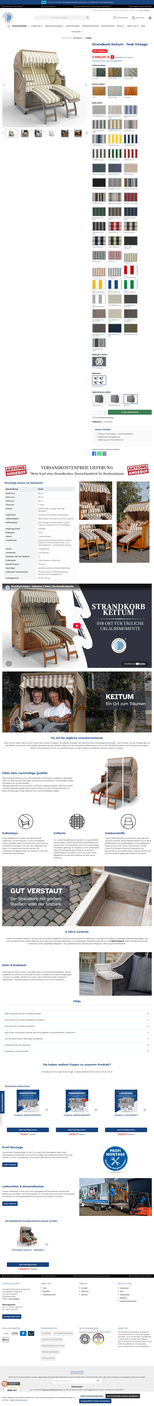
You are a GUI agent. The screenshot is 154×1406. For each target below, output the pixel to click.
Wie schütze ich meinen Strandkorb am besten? (25, 1020)
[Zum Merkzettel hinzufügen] (46, 1110)
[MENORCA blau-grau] (131, 211)
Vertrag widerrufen (12, 1316)
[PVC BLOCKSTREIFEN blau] (115, 284)
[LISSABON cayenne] (131, 182)
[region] (45, 90)
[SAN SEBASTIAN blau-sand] (99, 328)
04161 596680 (144, 10)
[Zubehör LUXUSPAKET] (126, 1101)
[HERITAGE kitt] (131, 168)
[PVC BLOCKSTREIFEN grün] (131, 284)
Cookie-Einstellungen (128, 1301)
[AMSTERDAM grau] (99, 110)
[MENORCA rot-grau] (131, 197)
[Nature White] (131, 72)
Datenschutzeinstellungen (92, 1396)
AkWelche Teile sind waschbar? (18, 1045)
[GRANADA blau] (99, 139)
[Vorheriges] (4, 84)
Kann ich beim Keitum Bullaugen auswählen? (24, 1039)
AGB (121, 1291)
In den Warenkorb (129, 412)
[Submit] (98, 1380)
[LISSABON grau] (99, 197)
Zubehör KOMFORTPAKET (27, 1115)
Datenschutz (125, 1294)
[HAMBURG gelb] (115, 139)
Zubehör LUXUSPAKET (126, 1115)
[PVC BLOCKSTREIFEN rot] (131, 270)
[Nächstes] (85, 84)
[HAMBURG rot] (131, 153)
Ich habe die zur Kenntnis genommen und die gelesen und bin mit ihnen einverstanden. (78, 1390)
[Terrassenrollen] (99, 380)
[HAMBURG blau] (131, 139)
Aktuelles (46, 1291)
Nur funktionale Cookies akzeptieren (123, 1396)
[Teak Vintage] (115, 91)
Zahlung (84, 1294)
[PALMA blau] (99, 255)
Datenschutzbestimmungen (52, 1390)
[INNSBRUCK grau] (115, 182)
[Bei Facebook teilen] (94, 453)
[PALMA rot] (115, 255)
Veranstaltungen (49, 1294)
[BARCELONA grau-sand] (115, 110)
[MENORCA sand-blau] (99, 226)
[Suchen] (87, 17)
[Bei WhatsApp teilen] (99, 453)
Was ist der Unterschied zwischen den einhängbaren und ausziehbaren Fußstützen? (40, 1032)
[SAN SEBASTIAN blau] (115, 328)
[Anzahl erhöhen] (104, 412)
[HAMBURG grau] (99, 153)
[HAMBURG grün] (115, 153)
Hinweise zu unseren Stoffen (17, 1051)
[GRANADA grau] (131, 124)
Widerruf (123, 1298)
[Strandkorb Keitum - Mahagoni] (28, 1235)
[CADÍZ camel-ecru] (115, 124)
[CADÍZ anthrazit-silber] (99, 124)
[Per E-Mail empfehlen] (104, 453)
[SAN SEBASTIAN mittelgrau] (131, 313)
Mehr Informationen (18, 1400)
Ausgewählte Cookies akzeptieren (95, 1401)
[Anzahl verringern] (94, 412)
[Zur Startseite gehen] (8, 17)
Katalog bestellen (2, 1102)
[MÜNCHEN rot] (115, 226)
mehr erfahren (10, 1165)
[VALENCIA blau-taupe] (99, 343)
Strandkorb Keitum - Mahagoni (28, 1250)
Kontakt (84, 1288)
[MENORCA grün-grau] (99, 211)
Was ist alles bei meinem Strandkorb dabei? (23, 1014)
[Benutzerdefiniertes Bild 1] (98, 1339)
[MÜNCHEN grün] (115, 241)
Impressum (124, 1288)
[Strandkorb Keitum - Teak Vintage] (44, 84)
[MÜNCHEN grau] (131, 226)
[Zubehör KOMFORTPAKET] (28, 1101)
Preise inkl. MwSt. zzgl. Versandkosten (107, 61)
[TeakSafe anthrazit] (115, 399)
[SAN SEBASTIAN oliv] (131, 328)
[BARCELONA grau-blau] (131, 110)
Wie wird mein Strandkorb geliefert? (20, 1026)
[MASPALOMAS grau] (115, 197)
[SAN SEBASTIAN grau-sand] (99, 313)
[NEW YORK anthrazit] (131, 241)
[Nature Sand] (115, 72)
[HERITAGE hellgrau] (99, 168)
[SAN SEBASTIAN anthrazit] (131, 299)
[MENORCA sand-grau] (115, 211)
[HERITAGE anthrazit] (99, 182)
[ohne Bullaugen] (99, 361)
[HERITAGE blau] (115, 168)
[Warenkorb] (149, 17)
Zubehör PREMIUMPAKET (77, 1115)
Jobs (44, 1288)
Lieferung (85, 1291)
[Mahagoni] (131, 91)
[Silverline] (131, 399)
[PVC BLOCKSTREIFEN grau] (99, 299)
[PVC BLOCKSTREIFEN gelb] (99, 284)
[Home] (8, 26)
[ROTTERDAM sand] (115, 299)
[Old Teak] (99, 72)
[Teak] (99, 91)
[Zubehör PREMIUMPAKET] (77, 1101)
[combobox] (59, 17)
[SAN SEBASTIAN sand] (115, 313)
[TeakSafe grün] (99, 399)
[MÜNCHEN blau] (99, 241)
